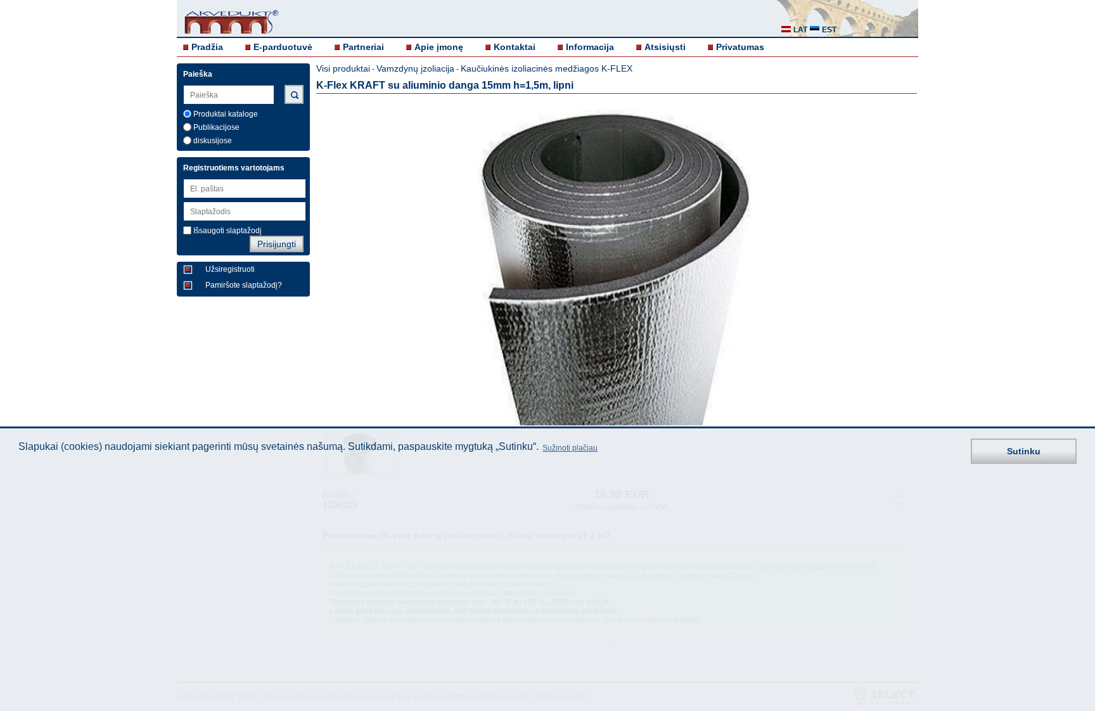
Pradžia (207, 47)
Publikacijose (216, 127)
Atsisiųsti (665, 47)
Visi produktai (343, 68)
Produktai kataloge (225, 114)
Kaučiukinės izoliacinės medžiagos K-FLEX (546, 68)
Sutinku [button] (1024, 451)
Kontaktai (514, 47)
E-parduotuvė (282, 47)
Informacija (590, 47)
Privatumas (740, 47)
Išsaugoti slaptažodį (227, 230)
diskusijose (212, 140)
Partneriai (363, 47)
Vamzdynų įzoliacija (415, 68)
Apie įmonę (438, 47)
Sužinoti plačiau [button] (570, 448)
